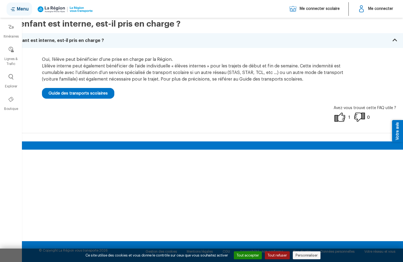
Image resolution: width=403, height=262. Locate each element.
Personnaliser (307, 255)
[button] (201, 40)
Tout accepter (248, 255)
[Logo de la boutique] (64, 9)
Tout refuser (277, 255)
